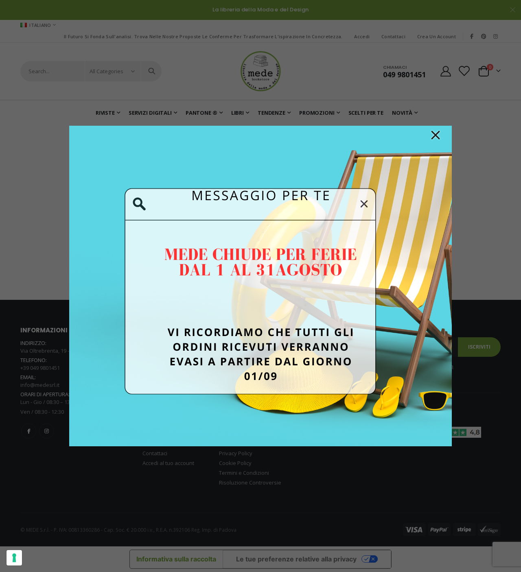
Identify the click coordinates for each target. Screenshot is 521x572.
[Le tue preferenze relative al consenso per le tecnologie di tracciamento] (14, 557)
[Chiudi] (435, 135)
